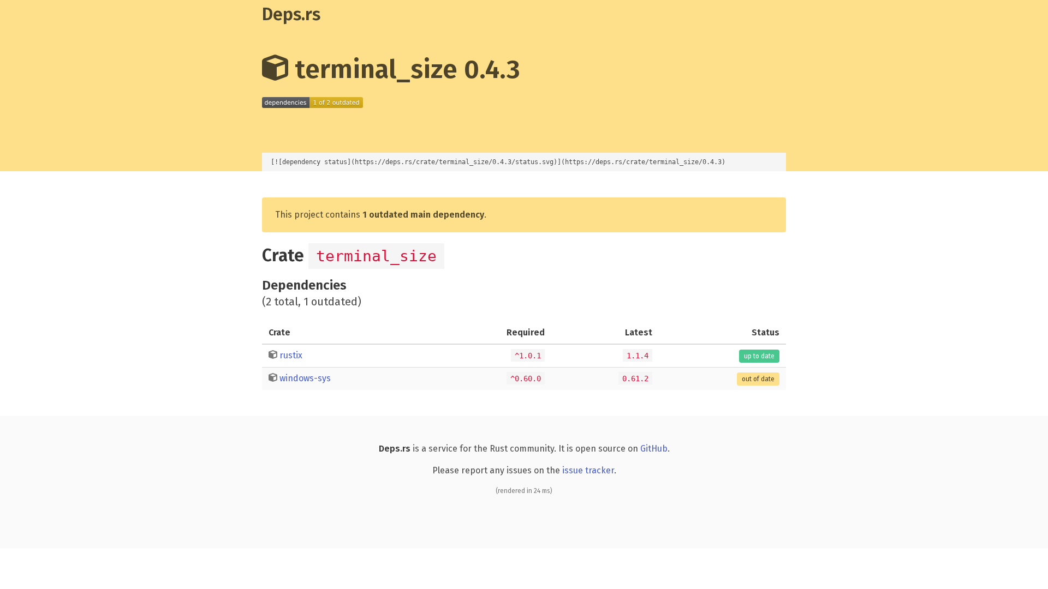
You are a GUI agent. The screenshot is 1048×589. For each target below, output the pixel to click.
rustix (290, 355)
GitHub (654, 448)
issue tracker (588, 470)
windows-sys (305, 378)
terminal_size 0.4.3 (404, 69)
